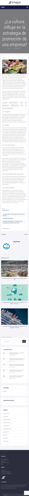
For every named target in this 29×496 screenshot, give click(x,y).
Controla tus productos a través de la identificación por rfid (14, 279)
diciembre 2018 (6, 419)
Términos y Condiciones (6, 473)
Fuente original (5, 210)
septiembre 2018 (7, 428)
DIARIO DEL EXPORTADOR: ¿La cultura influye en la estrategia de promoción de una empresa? (13, 222)
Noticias (14, 17)
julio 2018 (5, 435)
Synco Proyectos (5, 459)
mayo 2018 (5, 441)
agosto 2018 (6, 432)
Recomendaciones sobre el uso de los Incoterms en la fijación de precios (14, 303)
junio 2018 (5, 438)
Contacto (3, 470)
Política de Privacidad (6, 471)
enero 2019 (5, 416)
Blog (2, 464)
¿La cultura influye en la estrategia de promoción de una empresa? (14, 215)
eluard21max (10, 48)
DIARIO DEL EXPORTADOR (8, 218)
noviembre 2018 (6, 422)
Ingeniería (3, 461)
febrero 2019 (6, 413)
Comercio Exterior (5, 462)
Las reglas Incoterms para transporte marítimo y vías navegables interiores (14, 327)
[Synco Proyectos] (14, 2)
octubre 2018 (6, 425)
